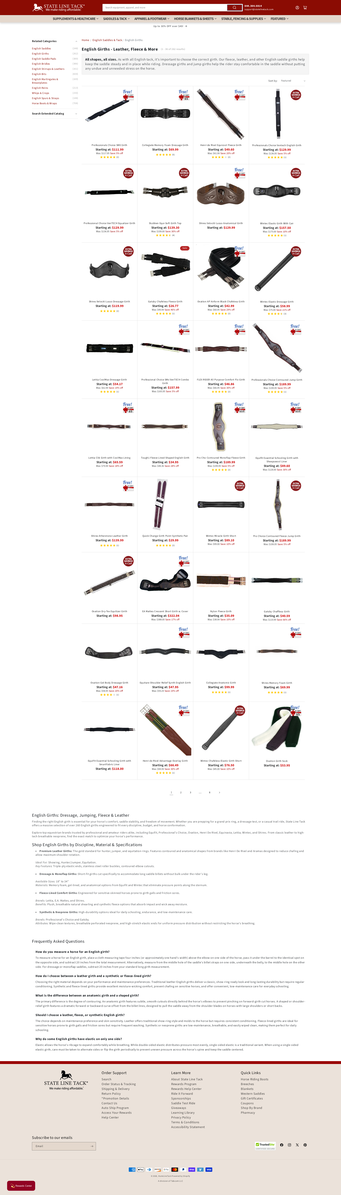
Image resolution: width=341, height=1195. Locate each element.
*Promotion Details (115, 1098)
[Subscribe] (92, 1146)
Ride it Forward (182, 1094)
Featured (278, 18)
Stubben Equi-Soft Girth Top (165, 223)
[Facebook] (282, 1145)
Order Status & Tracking (119, 1084)
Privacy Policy (181, 1117)
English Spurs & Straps (45, 98)
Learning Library (183, 1113)
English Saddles (41, 48)
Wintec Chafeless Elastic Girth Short (221, 761)
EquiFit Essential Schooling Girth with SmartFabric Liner (109, 762)
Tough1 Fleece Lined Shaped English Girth (165, 458)
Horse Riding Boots (255, 1079)
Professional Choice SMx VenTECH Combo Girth (165, 381)
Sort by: (272, 81)
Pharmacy (248, 1113)
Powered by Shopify (181, 1176)
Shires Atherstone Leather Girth (109, 536)
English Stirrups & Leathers (48, 69)
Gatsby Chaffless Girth (277, 611)
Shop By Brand (251, 1108)
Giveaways (178, 1108)
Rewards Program (184, 1084)
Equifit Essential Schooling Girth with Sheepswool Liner (277, 459)
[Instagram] (289, 1145)
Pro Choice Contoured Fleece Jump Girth (277, 536)
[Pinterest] (305, 1145)
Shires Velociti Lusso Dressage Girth (109, 301)
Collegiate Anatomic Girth (221, 683)
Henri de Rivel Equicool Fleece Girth (221, 145)
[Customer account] (297, 8)
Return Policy (111, 1094)
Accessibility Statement (188, 1127)
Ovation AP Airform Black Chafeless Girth (221, 301)
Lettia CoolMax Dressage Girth (109, 380)
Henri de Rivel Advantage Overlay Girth (165, 761)
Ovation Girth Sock (277, 761)
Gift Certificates (252, 1098)
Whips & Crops (40, 93)
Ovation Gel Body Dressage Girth (109, 683)
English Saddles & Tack (107, 40)
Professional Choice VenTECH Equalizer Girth (109, 223)
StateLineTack (164, 1176)
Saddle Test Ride (183, 1103)
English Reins (40, 88)
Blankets (247, 1089)
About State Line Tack (187, 1079)
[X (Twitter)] (297, 1145)
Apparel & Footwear (150, 18)
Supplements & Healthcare (74, 18)
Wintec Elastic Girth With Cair (277, 223)
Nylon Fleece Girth (221, 611)
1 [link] (171, 792)
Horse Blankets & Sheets (193, 18)
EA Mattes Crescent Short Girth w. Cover (165, 611)
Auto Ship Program (115, 1108)
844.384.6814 (253, 6)
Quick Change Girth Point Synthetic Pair (165, 536)
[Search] (234, 8)
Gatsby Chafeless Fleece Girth (165, 301)
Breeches (247, 1084)
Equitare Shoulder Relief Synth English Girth (165, 683)
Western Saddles (253, 1094)
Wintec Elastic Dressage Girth (277, 302)
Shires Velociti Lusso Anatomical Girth (221, 223)
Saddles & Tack (115, 18)
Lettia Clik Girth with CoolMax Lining (109, 458)
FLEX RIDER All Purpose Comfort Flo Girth (221, 380)
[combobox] (172, 7)
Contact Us (109, 1103)
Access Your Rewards (117, 1113)
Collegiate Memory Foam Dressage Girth (165, 145)
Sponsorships (181, 1098)
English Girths (40, 54)
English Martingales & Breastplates (45, 81)
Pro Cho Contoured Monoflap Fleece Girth (221, 458)
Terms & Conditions (185, 1122)
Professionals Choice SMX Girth (109, 145)
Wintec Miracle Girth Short (221, 536)
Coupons (247, 1103)
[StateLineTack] (58, 7)
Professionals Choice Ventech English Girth (277, 145)
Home (85, 40)
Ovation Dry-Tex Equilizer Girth (109, 611)
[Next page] (219, 792)
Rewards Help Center (186, 1089)
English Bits (39, 74)
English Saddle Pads (44, 59)
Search (107, 1079)
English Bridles (41, 64)
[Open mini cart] (305, 8)
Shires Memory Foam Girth (277, 683)
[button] (55, 113)
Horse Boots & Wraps (44, 103)
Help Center (110, 1117)
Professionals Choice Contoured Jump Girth (276, 380)
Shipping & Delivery (115, 1089)
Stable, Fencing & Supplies (242, 18)
